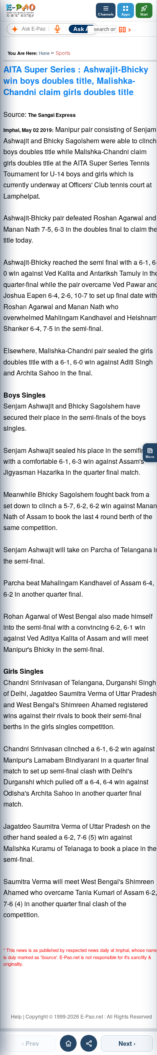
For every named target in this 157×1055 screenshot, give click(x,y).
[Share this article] (88, 1043)
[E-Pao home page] (68, 1043)
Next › (127, 1043)
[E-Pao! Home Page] (20, 10)
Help (16, 1016)
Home (44, 53)
